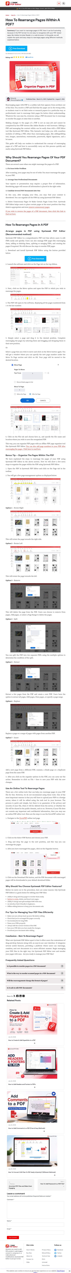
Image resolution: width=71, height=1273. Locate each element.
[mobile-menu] (59, 3)
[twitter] (14, 996)
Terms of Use (46, 1256)
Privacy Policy (46, 1250)
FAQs (28, 1262)
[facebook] (17, 996)
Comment (10, 1199)
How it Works (30, 1250)
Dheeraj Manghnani (15, 100)
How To (13, 15)
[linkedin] (22, 100)
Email (9, 1229)
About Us (29, 1256)
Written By (13, 98)
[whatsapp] (23, 996)
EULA (43, 1259)
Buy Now (29, 1253)
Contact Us (29, 1259)
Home (7, 15)
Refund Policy (46, 1253)
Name (9, 1221)
